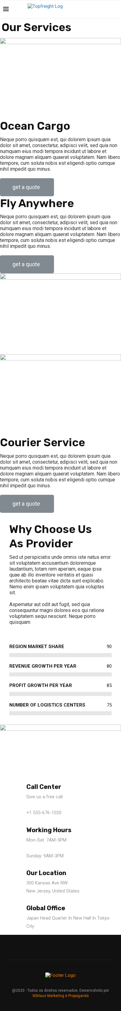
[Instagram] (99, 9)
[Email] (105, 9)
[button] (27, 187)
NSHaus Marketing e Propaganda (61, 996)
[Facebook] (92, 9)
